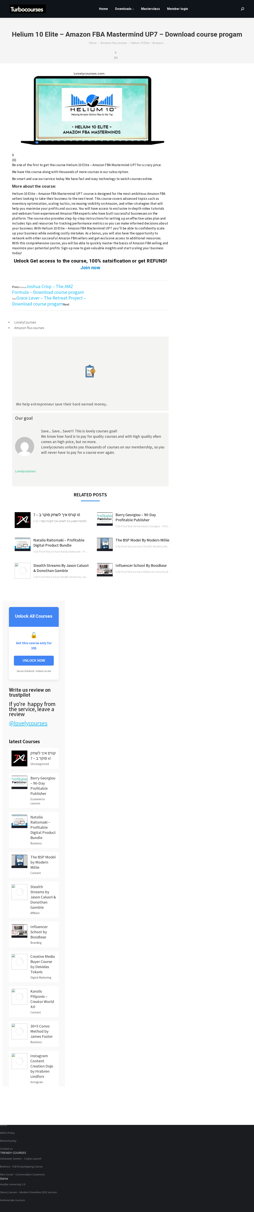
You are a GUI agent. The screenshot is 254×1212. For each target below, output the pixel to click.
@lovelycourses (28, 723)
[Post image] (23, 520)
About (3, 1125)
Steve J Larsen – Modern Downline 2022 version (28, 1192)
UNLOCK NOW (34, 660)
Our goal (24, 418)
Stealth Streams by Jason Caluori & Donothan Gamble (61, 568)
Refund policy (8, 1141)
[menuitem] (103, 9)
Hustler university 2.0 (12, 1184)
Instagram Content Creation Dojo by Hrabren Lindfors (41, 1066)
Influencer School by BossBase (140, 565)
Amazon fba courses (29, 327)
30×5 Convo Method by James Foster (41, 1031)
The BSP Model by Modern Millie (142, 540)
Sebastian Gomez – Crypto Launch (20, 1158)
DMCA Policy (7, 1133)
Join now (90, 267)
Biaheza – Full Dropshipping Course (21, 1166)
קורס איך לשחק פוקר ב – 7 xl (56, 514)
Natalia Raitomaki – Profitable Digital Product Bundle (58, 543)
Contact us (6, 1148)
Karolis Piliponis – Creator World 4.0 (42, 999)
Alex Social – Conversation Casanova (22, 1174)
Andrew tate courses (12, 1200)
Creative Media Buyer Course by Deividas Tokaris (42, 964)
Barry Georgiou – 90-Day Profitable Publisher (135, 517)
